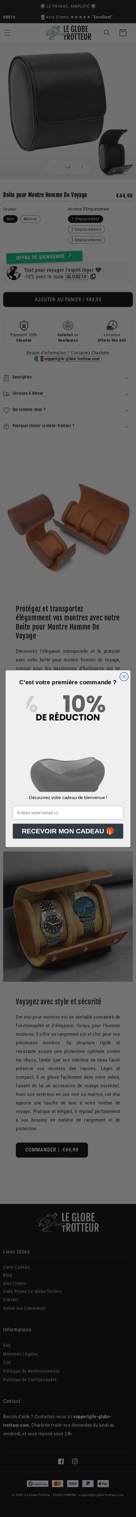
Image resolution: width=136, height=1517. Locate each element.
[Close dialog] (124, 676)
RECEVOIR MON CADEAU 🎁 (68, 831)
